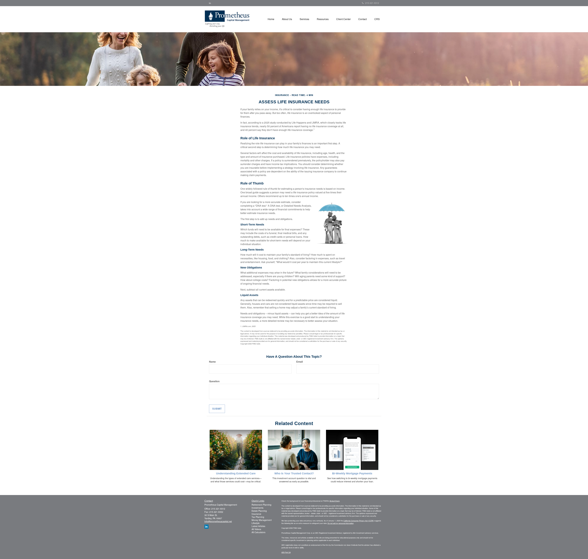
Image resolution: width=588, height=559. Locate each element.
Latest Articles (258, 526)
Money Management (262, 519)
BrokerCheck (335, 501)
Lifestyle (256, 523)
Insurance (256, 513)
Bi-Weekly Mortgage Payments (352, 473)
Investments (257, 507)
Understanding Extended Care (236, 473)
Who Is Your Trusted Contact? (294, 473)
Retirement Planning (261, 504)
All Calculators (258, 532)
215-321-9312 (372, 2)
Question (214, 381)
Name (212, 361)
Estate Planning (259, 510)
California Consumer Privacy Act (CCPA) (358, 520)
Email (299, 361)
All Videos (256, 529)
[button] (287, 19)
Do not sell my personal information (341, 523)
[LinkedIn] (210, 2)
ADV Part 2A (286, 552)
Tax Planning (258, 516)
